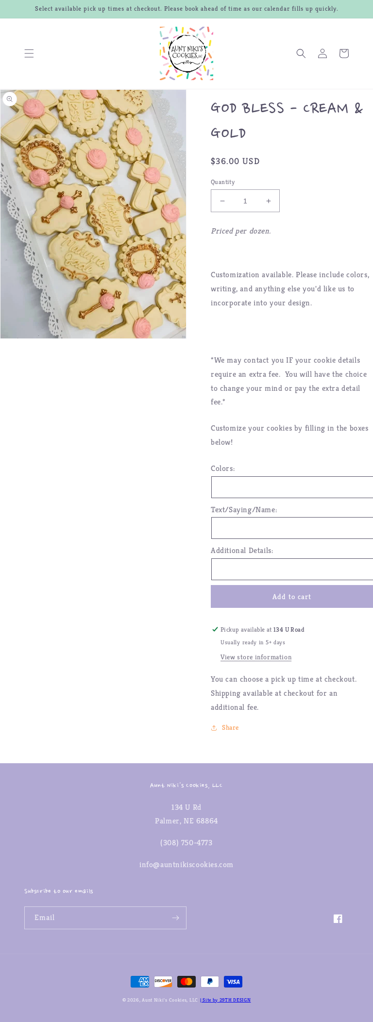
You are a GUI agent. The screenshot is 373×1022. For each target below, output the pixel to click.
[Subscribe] (175, 917)
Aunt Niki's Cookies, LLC (170, 1000)
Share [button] (230, 727)
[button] (29, 53)
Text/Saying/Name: (244, 509)
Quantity (223, 182)
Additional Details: (242, 550)
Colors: (223, 468)
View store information (255, 657)
